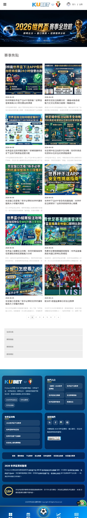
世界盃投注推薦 (54, 395)
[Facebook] (55, 422)
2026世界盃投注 (11, 400)
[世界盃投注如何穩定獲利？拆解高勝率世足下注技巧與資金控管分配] (23, 138)
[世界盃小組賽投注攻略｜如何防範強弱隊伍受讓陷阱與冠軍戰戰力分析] (23, 238)
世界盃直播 (9, 405)
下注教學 (29, 456)
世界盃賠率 (47, 456)
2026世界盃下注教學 (13, 423)
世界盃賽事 (24, 400)
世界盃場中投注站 (12, 429)
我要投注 (70, 402)
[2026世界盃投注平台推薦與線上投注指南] (43, 28)
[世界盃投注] (43, 512)
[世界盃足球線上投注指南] (46, 4)
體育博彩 (10, 354)
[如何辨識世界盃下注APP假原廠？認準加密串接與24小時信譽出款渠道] (23, 88)
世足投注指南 (58, 456)
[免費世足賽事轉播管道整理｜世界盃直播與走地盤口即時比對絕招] (63, 238)
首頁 (38, 40)
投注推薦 (38, 456)
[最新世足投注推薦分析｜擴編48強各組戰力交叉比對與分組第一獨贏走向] (63, 88)
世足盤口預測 (70, 456)
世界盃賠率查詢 (54, 402)
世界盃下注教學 (72, 386)
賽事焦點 (47, 40)
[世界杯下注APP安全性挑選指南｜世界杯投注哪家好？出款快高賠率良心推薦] (63, 188)
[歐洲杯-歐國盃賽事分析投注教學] (63, 288)
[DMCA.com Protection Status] (54, 438)
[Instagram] (67, 422)
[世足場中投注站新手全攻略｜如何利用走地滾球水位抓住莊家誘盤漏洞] (63, 138)
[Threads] (61, 422)
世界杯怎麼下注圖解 (13, 436)
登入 (74, 4)
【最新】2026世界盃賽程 (55, 387)
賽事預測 (10, 346)
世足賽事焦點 (71, 395)
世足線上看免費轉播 (13, 442)
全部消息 (10, 332)
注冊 (81, 4)
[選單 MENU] (4, 4)
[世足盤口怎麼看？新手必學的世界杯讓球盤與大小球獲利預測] (23, 188)
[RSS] (49, 422)
